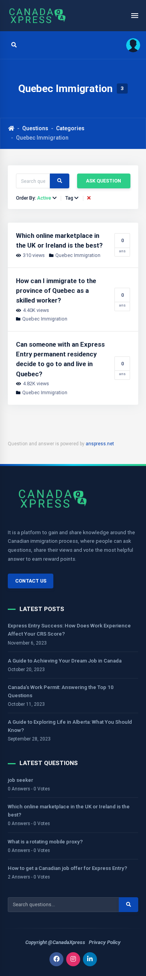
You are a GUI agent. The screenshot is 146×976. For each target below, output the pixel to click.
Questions (35, 128)
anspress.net (100, 443)
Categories (70, 128)
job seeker (20, 780)
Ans (122, 245)
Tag (69, 198)
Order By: (33, 198)
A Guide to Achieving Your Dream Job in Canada (64, 661)
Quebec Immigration (77, 255)
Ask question (103, 181)
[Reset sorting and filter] (89, 198)
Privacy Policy (105, 942)
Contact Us (30, 581)
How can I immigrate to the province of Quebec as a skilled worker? (56, 290)
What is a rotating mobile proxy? (45, 842)
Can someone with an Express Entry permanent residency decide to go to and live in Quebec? (60, 359)
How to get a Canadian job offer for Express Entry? (67, 868)
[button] (130, 45)
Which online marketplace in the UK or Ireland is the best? (59, 240)
